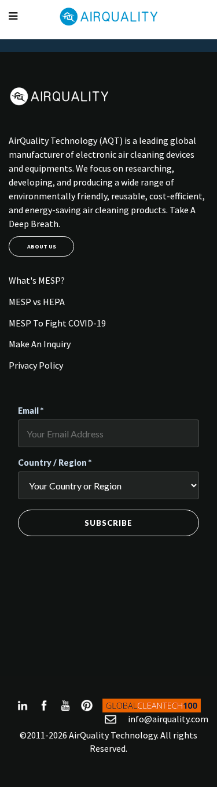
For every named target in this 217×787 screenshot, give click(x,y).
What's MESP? (37, 280)
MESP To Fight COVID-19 (57, 323)
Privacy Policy (36, 365)
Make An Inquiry (40, 344)
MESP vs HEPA (37, 301)
